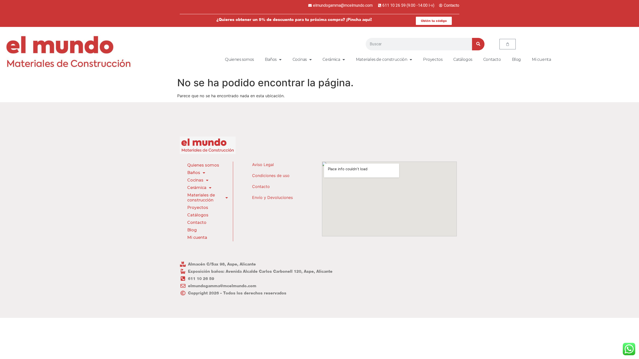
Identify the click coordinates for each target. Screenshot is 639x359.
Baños (271, 59)
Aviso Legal (263, 164)
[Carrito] (507, 44)
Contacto (492, 59)
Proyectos (432, 59)
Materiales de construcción (381, 59)
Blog (516, 59)
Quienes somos (239, 59)
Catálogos (462, 59)
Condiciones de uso (271, 175)
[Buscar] (478, 44)
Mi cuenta (541, 59)
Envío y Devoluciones (272, 197)
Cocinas (300, 59)
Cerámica (331, 59)
